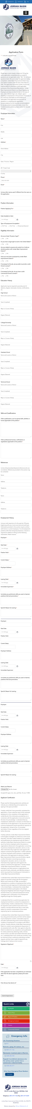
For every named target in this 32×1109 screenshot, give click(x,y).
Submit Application (7, 995)
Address (3, 481)
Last (2, 138)
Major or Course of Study (7, 308)
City (2, 155)
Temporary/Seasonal (23, 226)
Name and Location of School (8, 295)
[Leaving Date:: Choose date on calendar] (17, 583)
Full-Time (4, 226)
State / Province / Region (7, 161)
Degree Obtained (5, 315)
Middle (2, 132)
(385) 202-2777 (10, 1065)
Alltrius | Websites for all (22, 1106)
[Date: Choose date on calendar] (17, 968)
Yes (3, 238)
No (7, 238)
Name (2, 475)
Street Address (4, 148)
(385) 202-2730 (10, 1056)
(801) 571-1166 (10, 1050)
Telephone (3, 488)
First (2, 125)
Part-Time (12, 226)
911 (8, 1043)
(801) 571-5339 (25, 1095)
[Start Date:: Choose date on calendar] (17, 548)
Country (3, 173)
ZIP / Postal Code (5, 168)
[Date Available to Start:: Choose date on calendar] (17, 219)
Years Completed (5, 302)
